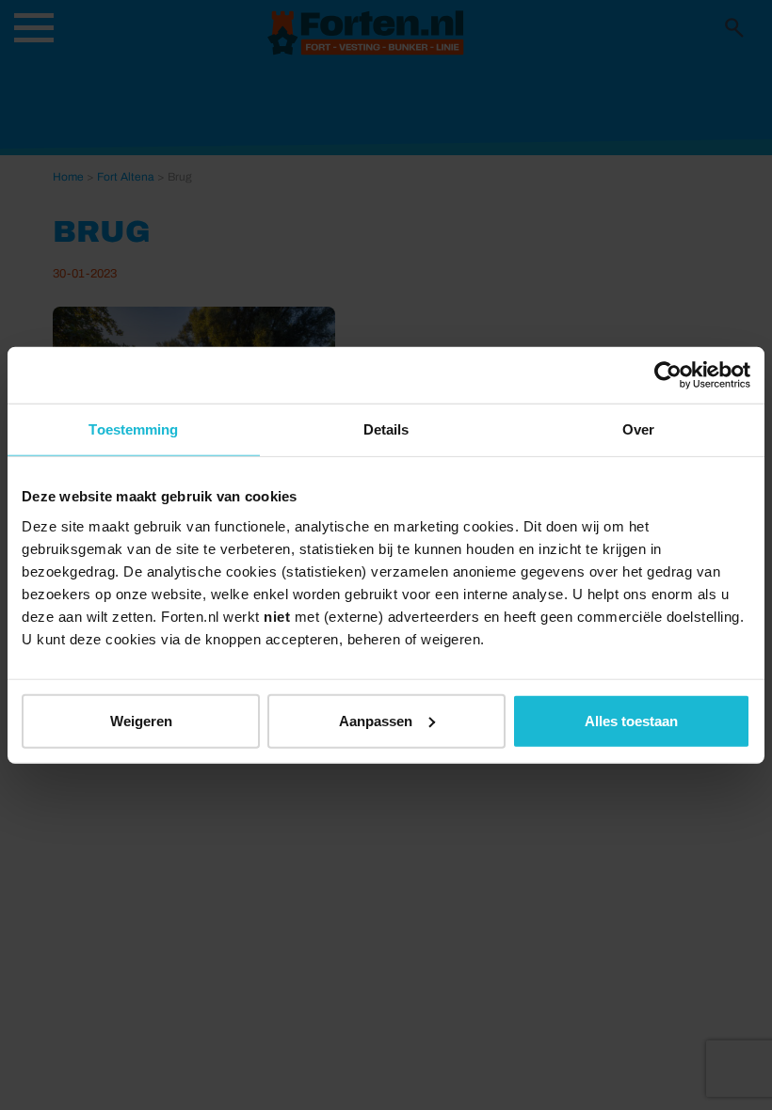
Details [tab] (386, 429)
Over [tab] (638, 429)
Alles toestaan (631, 720)
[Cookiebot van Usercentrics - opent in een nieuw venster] (668, 375)
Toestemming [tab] (133, 429)
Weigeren (141, 720)
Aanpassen (375, 720)
